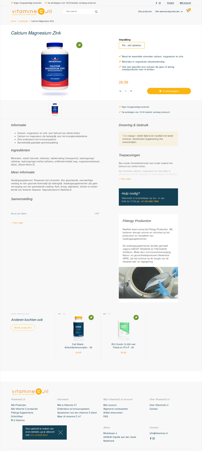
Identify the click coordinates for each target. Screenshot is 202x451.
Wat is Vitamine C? (67, 405)
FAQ (105, 416)
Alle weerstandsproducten (168, 11)
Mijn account (185, 3)
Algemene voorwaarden (115, 408)
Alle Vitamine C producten (24, 408)
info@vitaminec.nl (159, 433)
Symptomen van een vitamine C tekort (77, 412)
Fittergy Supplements (22, 412)
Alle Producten (18, 405)
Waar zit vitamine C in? (69, 416)
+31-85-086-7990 (150, 201)
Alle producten (145, 11)
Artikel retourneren (113, 412)
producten (23, 21)
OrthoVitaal (17, 416)
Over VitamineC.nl (159, 405)
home (13, 21)
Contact (170, 3)
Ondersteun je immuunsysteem (73, 408)
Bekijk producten (23, 327)
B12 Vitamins (18, 420)
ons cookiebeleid (39, 434)
